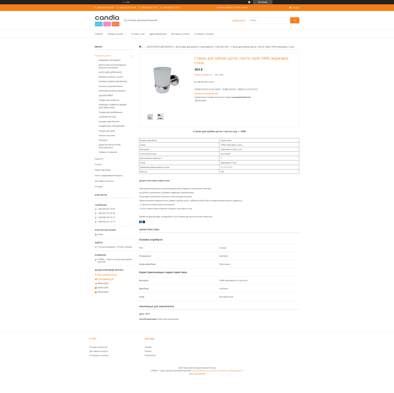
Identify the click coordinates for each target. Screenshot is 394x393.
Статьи (98, 164)
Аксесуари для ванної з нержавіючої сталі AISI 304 (202, 47)
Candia (148, 347)
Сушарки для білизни (109, 121)
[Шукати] (294, 20)
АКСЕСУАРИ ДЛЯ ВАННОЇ (160, 47)
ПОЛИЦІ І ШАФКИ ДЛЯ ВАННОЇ (113, 81)
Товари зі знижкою (108, 152)
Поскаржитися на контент (205, 370)
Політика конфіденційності (231, 370)
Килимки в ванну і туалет (111, 76)
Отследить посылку (204, 33)
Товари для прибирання (110, 112)
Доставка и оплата (180, 33)
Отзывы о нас (138, 33)
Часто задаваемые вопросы (109, 175)
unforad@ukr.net (106, 279)
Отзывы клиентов (98, 347)
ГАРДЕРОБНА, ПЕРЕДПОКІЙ (111, 126)
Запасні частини (107, 135)
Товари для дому (107, 130)
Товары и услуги (115, 33)
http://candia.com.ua (107, 274)
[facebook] (140, 222)
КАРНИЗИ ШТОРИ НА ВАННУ (112, 90)
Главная (99, 33)
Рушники (103, 140)
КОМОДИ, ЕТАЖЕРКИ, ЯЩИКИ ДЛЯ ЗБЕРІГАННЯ (113, 106)
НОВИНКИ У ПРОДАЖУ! (110, 60)
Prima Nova (150, 355)
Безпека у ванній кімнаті (111, 86)
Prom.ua (212, 368)
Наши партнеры (103, 169)
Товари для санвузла (109, 100)
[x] (144, 222)
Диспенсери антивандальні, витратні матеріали (112, 66)
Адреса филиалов (158, 33)
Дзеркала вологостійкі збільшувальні (110, 146)
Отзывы (99, 186)
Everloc (148, 351)
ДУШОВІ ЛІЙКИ (106, 95)
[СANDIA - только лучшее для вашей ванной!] (107, 25)
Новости (99, 158)
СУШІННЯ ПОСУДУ (107, 116)
